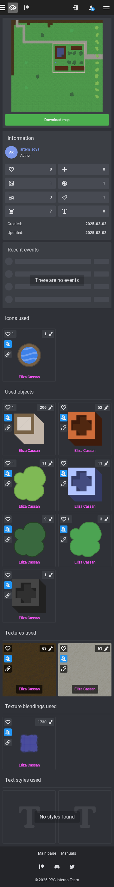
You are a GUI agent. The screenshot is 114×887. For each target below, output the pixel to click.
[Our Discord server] (57, 866)
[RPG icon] (29, 355)
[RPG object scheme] (29, 428)
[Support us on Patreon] (41, 866)
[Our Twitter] (72, 866)
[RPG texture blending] (29, 743)
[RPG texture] (29, 669)
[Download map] (57, 66)
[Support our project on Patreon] (26, 7)
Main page (47, 853)
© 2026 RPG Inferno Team (57, 880)
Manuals (68, 853)
